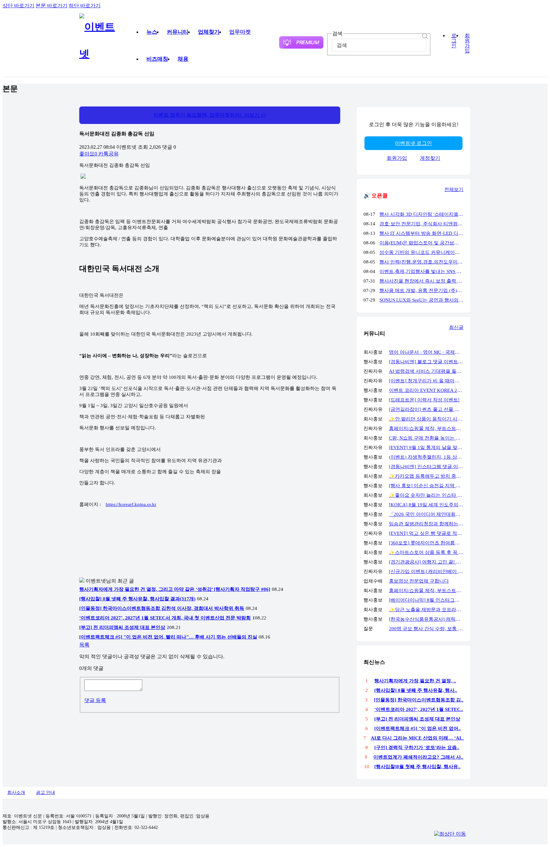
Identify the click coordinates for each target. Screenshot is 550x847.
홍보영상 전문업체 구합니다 (419, 581)
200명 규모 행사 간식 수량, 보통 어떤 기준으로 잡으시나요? (426, 628)
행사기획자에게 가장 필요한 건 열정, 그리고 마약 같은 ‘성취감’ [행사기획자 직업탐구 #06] (174, 589)
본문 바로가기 (51, 5)
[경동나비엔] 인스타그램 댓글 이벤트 (426, 466)
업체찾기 (209, 32)
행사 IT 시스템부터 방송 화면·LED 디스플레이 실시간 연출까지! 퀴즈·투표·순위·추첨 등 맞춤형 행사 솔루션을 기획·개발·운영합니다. (421, 233)
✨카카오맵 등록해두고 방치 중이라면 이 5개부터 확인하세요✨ (426, 476)
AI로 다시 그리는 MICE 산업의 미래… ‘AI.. (417, 738)
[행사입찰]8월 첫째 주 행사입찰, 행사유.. (417, 766)
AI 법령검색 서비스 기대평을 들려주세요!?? (426, 371)
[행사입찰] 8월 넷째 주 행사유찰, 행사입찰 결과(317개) (137, 598)
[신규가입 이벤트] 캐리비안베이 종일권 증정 (426, 571)
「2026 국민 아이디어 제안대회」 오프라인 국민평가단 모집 (426, 514)
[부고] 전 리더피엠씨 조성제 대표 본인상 (122, 627)
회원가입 (467, 43)
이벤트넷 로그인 (413, 143)
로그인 (453, 40)
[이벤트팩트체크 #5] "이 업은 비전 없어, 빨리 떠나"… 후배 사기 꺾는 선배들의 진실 (168, 636)
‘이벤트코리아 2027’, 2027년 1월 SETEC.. (418, 709)
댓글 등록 (95, 700)
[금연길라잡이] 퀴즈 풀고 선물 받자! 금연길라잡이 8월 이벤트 (426, 409)
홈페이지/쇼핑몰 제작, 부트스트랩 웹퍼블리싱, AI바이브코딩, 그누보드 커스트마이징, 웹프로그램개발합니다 (426, 590)
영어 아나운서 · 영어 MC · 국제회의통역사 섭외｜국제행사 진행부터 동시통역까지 (426, 352)
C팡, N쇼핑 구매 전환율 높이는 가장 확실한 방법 (426, 438)
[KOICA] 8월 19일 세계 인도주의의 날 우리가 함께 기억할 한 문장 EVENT (426, 504)
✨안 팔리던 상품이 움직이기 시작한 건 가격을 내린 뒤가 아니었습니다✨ (426, 418)
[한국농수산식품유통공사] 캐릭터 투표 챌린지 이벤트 (426, 619)
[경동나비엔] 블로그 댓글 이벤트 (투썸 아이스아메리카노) (426, 361)
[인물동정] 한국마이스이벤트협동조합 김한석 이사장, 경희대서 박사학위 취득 (161, 608)
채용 (183, 59)
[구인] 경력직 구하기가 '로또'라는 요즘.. (416, 747)
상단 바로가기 (18, 5)
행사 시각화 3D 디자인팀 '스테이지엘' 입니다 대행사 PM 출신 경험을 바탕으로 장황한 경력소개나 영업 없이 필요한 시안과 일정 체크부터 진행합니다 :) (421, 214)
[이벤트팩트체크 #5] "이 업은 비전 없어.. (417, 728)
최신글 (456, 327)
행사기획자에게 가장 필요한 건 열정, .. (415, 680)
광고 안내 (45, 792)
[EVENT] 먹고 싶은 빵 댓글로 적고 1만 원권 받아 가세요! (426, 533)
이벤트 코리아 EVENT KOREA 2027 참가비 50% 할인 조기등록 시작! (426, 390)
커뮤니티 (177, 32)
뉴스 (151, 32)
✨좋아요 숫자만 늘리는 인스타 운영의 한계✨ (426, 495)
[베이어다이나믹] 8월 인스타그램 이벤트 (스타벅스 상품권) (426, 600)
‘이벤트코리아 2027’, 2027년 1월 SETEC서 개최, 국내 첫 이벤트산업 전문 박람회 (165, 617)
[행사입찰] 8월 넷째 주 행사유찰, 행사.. (415, 690)
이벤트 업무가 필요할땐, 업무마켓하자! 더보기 (209, 115)
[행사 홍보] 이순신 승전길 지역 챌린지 (426, 485)
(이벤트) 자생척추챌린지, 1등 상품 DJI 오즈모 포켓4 (426, 457)
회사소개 (16, 792)
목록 (84, 644)
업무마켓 (240, 32)
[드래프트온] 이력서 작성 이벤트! (424, 399)
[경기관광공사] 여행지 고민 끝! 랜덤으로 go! (426, 561)
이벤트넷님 (98, 581)
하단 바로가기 (85, 5)
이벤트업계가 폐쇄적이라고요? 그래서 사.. (418, 757)
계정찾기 (430, 158)
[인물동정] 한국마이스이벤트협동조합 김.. (418, 699)
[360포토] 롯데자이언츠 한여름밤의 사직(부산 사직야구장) (426, 542)
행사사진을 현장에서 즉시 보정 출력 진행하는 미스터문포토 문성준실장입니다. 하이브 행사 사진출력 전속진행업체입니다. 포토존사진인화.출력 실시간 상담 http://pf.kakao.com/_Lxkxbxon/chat (421, 280)
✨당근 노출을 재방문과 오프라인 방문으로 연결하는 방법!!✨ (426, 609)
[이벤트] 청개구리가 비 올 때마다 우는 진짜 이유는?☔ (426, 380)
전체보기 (453, 189)
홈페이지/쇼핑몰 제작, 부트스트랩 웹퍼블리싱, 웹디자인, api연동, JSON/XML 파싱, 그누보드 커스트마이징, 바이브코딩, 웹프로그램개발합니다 (426, 428)
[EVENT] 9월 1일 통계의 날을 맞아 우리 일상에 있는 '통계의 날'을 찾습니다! (426, 447)
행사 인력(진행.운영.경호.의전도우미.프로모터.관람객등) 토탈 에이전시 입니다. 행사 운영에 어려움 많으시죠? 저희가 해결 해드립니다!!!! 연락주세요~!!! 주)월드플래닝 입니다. (421, 261)
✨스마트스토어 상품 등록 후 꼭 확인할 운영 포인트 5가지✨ (426, 552)
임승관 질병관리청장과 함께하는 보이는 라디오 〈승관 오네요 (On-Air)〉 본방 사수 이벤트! (426, 523)
